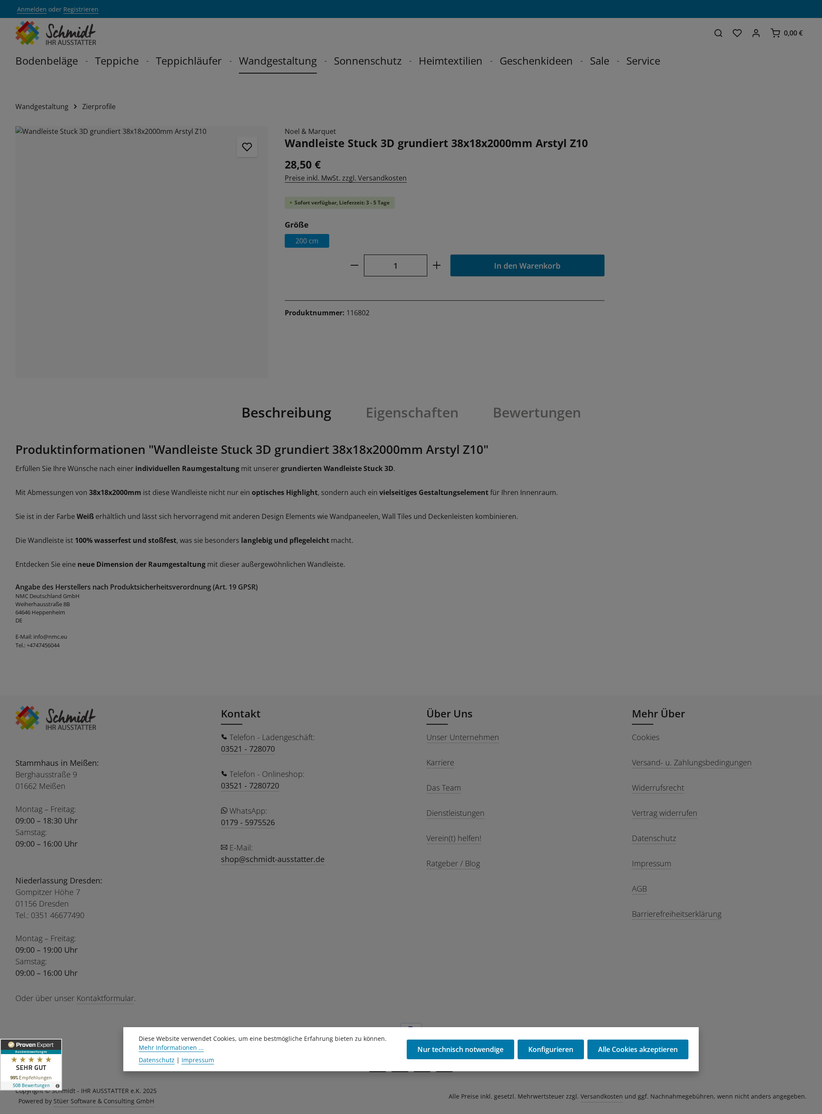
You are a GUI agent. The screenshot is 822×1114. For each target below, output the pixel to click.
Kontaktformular (105, 998)
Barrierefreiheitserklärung (676, 914)
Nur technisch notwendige (460, 1049)
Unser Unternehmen (462, 737)
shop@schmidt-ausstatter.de (273, 859)
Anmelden (32, 9)
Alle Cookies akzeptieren (638, 1049)
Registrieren (80, 9)
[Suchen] (718, 32)
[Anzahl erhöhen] (437, 265)
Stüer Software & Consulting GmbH (104, 1101)
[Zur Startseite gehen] (55, 33)
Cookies (645, 737)
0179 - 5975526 (248, 822)
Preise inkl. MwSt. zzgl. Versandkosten (346, 178)
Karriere (440, 762)
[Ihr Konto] (756, 32)
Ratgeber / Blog (453, 863)
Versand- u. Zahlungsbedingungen (692, 762)
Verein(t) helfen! (453, 838)
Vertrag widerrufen (664, 813)
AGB (639, 888)
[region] (141, 252)
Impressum (651, 863)
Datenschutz (654, 838)
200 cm (307, 241)
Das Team (443, 787)
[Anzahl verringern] (354, 265)
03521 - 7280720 (250, 785)
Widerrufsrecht (658, 787)
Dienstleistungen (455, 813)
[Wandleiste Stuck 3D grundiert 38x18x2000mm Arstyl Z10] (141, 252)
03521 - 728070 (248, 749)
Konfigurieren (550, 1049)
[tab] (286, 412)
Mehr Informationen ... (171, 1047)
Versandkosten (602, 1096)
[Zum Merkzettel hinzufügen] (247, 146)
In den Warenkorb (527, 265)
